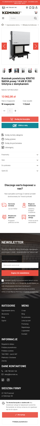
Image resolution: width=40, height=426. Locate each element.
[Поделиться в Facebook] (3, 147)
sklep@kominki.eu (11, 374)
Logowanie (26, 331)
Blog (3, 317)
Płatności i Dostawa (9, 357)
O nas (24, 311)
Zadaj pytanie (10, 139)
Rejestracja (26, 327)
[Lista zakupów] (33, 8)
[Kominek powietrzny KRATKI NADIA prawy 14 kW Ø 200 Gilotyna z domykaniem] (20, 46)
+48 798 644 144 (11, 371)
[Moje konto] (36, 8)
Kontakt (24, 334)
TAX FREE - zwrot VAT (9, 354)
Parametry (5, 155)
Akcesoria (5, 314)
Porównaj (25, 324)
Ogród (4, 321)
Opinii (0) (5, 171)
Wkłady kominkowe (29, 25)
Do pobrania (6, 165)
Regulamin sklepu (8, 344)
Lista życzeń (26, 321)
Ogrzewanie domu (13, 25)
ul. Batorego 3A (7, 396)
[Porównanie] (30, 8)
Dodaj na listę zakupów (14, 135)
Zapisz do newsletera (20, 273)
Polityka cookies (8, 351)
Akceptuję (21, 415)
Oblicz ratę (23, 125)
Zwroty (4, 361)
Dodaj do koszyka (22, 119)
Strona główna (3, 25)
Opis (3, 160)
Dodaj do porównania (13, 143)
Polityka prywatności (20, 422)
